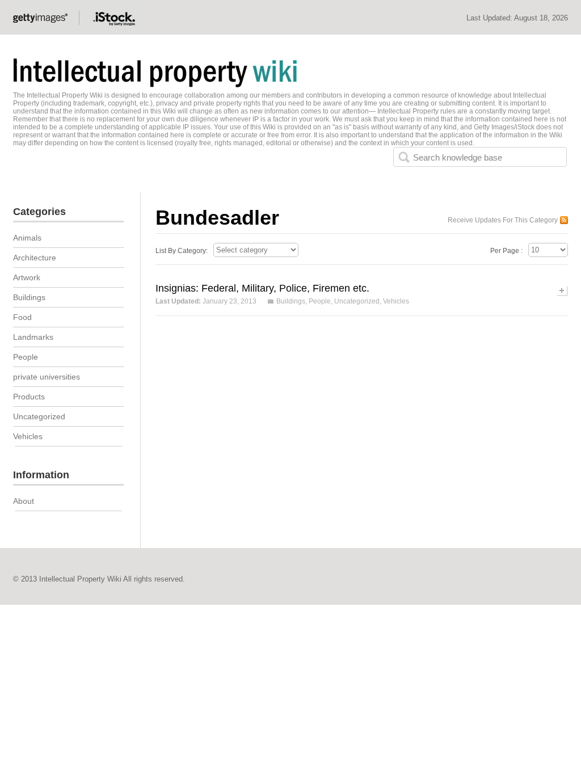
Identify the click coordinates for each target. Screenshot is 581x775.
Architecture (34, 257)
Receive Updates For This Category (503, 220)
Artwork (26, 277)
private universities (46, 376)
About (23, 501)
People (320, 301)
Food (22, 317)
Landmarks (33, 337)
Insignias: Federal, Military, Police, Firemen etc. (262, 288)
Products (29, 396)
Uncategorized (357, 301)
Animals (27, 237)
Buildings (290, 301)
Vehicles (396, 301)
